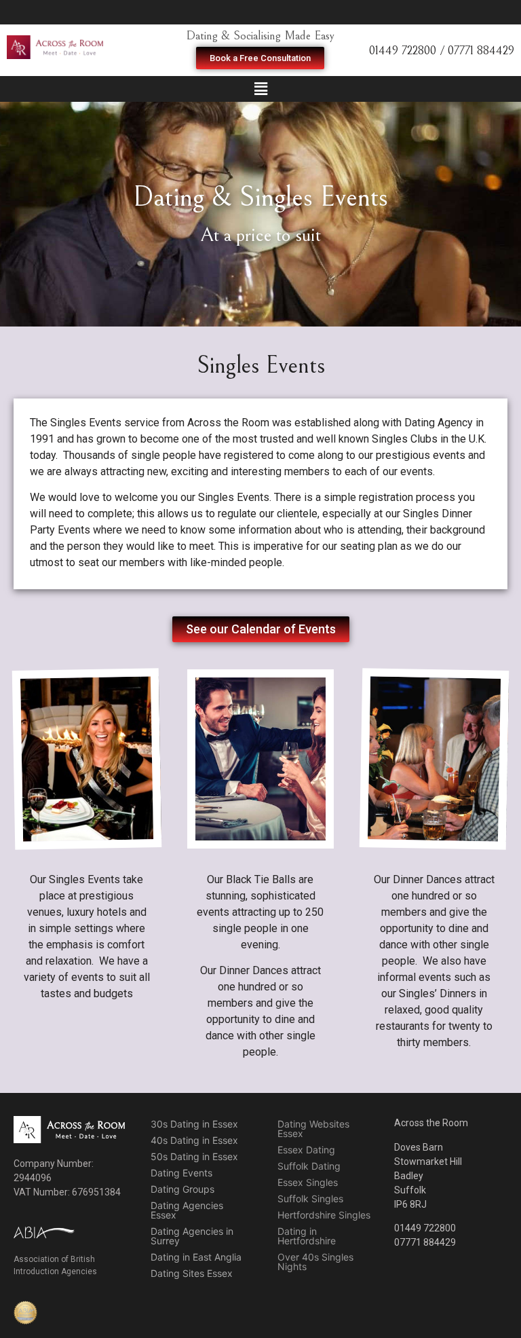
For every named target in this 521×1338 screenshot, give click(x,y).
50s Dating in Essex (194, 1156)
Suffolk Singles (310, 1198)
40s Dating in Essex (194, 1140)
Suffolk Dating (309, 1166)
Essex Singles (307, 1182)
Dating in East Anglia (196, 1257)
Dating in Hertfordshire (306, 1235)
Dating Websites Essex (313, 1128)
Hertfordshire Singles (323, 1215)
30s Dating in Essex (194, 1124)
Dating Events (181, 1172)
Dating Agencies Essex (187, 1210)
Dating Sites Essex (192, 1273)
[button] (260, 58)
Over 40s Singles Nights (315, 1261)
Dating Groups (182, 1189)
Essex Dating (306, 1149)
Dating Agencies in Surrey (192, 1235)
